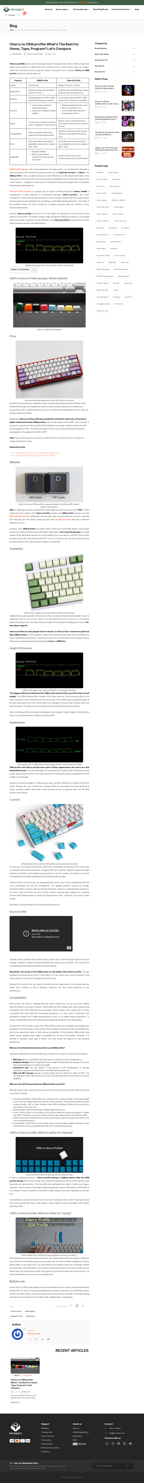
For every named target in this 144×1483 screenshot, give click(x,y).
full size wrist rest (119, 235)
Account (12, 15)
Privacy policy (46, 1440)
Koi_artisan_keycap (103, 255)
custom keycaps (102, 214)
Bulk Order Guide (102, 54)
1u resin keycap (113, 172)
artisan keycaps (116, 193)
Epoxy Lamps (61, 9)
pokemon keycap (123, 276)
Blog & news (77, 1436)
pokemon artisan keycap (105, 276)
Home (12, 30)
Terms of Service (47, 1436)
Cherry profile (16, 1311)
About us (49, 9)
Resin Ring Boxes (100, 9)
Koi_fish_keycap (119, 255)
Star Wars (128, 297)
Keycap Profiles (16, 1316)
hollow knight (101, 248)
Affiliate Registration (81, 1432)
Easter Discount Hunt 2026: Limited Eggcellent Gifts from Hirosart (106, 119)
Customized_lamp (103, 207)
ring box (115, 290)
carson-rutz (34, 1333)
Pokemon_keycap (102, 283)
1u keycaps (100, 172)
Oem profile (30, 1316)
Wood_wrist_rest (102, 311)
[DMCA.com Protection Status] (79, 1445)
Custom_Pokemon (103, 221)
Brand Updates (101, 48)
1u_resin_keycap (102, 179)
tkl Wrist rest (118, 304)
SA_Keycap (116, 297)
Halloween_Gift (116, 241)
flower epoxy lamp (102, 235)
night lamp (100, 262)
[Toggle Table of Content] (33, 270)
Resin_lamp (128, 283)
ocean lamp (125, 262)
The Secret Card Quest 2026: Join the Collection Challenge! (107, 134)
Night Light (112, 262)
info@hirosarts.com (116, 1433)
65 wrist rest (101, 186)
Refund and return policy (50, 1448)
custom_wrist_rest (120, 221)
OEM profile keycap (103, 269)
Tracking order (46, 1432)
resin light (116, 283)
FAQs (75, 1440)
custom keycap (119, 207)
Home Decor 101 (101, 60)
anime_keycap (114, 186)
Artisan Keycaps (80, 9)
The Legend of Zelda (103, 304)
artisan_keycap (102, 200)
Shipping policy (47, 1444)
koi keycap (113, 248)
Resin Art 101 (100, 72)
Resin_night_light (102, 290)
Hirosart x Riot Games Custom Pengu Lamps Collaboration (104, 88)
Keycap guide (30, 1311)
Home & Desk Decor (120, 9)
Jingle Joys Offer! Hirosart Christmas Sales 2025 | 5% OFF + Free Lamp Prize (106, 150)
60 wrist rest (116, 179)
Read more (15, 1402)
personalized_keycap (121, 269)
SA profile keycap (102, 297)
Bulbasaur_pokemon (118, 200)
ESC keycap (113, 228)
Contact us (45, 1451)
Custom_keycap (117, 214)
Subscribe (127, 1466)
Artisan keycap (102, 193)
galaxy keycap (101, 241)
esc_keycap (125, 228)
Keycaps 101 (99, 66)
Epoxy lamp (100, 228)
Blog (137, 9)
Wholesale (45, 1428)
